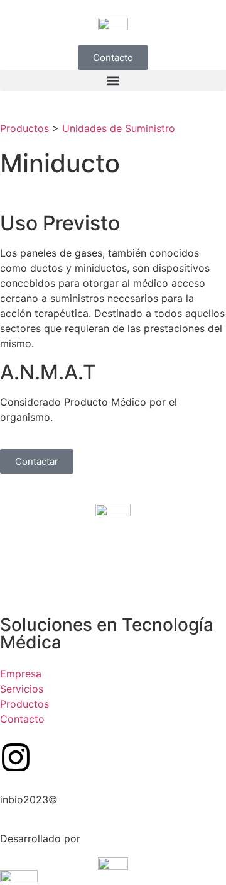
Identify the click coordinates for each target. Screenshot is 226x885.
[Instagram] (15, 757)
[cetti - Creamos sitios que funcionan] (113, 862)
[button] (113, 80)
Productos (24, 128)
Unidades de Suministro (118, 128)
